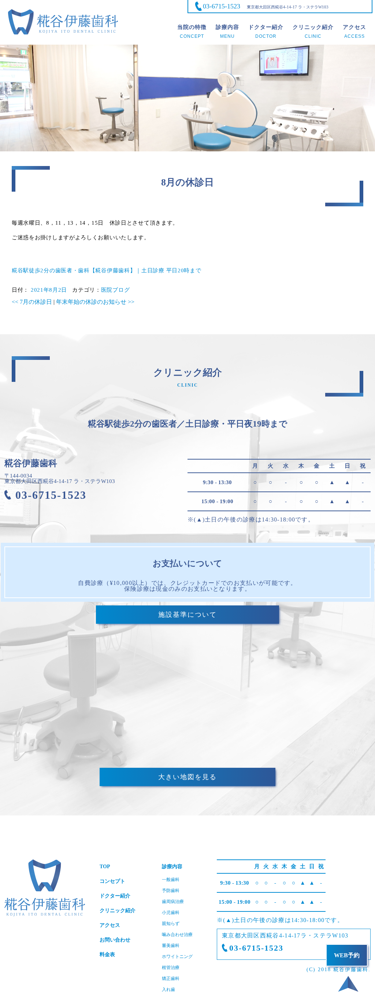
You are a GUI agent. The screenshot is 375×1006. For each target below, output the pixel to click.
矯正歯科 (170, 978)
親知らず (170, 923)
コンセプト (112, 881)
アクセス (110, 925)
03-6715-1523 (221, 6)
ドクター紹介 (115, 896)
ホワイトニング (177, 956)
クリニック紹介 (117, 910)
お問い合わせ (115, 940)
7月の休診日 (32, 302)
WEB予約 (347, 955)
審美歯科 (170, 945)
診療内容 (172, 866)
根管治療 (170, 967)
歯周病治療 (173, 901)
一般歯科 (170, 879)
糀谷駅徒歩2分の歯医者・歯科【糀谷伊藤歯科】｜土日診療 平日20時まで (106, 270)
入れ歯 (168, 989)
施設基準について (187, 614)
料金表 (107, 954)
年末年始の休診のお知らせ (95, 302)
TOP (105, 866)
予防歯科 (170, 890)
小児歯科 (170, 912)
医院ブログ (115, 290)
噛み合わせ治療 (177, 934)
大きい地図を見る (187, 777)
